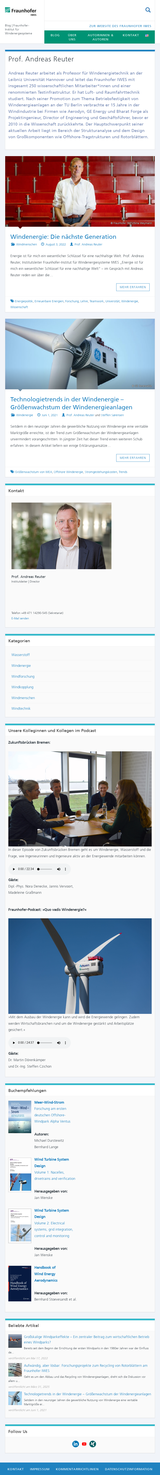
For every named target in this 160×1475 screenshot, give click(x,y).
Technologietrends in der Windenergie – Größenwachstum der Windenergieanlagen (87, 1394)
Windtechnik (21, 708)
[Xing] (92, 1443)
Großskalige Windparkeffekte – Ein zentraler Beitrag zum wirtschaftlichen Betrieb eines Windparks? (86, 1339)
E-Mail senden (20, 618)
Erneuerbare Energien (49, 301)
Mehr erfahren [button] (133, 287)
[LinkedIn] (75, 1443)
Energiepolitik (24, 301)
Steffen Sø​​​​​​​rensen (112, 415)
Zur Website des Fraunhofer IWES (120, 26)
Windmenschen (26, 244)
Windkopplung (22, 687)
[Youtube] (84, 1443)
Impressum (40, 1469)
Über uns (72, 37)
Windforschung (22, 676)
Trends (123, 472)
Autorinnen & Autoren (101, 37)
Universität (112, 301)
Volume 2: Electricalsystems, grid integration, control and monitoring (53, 1229)
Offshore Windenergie (68, 472)
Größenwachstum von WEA (33, 472)
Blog (55, 35)
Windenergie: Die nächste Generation (76, 161)
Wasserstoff (20, 655)
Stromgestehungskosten (101, 472)
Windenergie (129, 301)
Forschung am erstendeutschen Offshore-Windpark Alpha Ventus (52, 1115)
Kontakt (131, 35)
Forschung (72, 301)
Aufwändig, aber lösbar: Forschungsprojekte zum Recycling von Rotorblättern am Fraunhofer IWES (86, 1368)
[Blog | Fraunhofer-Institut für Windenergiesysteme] (21, 11)
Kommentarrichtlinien (77, 1469)
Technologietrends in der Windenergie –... (76, 324)
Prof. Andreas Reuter (88, 244)
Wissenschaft (19, 307)
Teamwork (97, 301)
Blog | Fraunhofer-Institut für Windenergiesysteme (18, 29)
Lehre (84, 301)
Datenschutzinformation (128, 1469)
